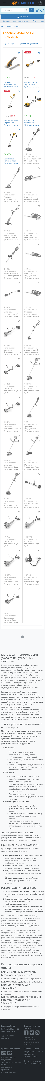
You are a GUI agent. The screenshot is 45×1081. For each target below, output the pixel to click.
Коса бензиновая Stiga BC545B (11, 122)
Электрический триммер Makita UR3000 (10, 237)
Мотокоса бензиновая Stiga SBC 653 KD (11, 582)
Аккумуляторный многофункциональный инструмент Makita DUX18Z (13, 276)
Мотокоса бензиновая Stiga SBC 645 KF (31, 582)
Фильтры (11, 43)
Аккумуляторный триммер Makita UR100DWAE (31, 352)
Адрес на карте (7, 1036)
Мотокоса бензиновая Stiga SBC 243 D (31, 467)
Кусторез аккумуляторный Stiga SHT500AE (31, 275)
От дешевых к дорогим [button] (27, 43)
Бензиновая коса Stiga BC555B (31, 504)
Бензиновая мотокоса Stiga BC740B (30, 122)
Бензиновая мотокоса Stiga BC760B (10, 620)
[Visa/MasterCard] (11, 1052)
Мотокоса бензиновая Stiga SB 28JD (12, 352)
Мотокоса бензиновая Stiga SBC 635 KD (11, 543)
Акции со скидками (21, 21)
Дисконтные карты (31, 1042)
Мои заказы (29, 1054)
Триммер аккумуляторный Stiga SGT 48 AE (11, 199)
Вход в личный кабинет (33, 1052)
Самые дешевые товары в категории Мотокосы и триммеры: (21, 992)
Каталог (23, 16)
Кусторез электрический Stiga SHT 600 (30, 314)
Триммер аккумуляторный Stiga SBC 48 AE (31, 428)
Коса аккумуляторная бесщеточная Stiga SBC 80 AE (11, 506)
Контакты (5, 1038)
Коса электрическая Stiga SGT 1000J (32, 160)
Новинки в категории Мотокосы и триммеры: (22, 979)
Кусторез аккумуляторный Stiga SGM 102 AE (11, 84)
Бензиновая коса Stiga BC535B (31, 83)
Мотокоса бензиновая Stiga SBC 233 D (11, 467)
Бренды (6, 21)
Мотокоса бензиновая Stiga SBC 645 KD (31, 543)
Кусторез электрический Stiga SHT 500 (30, 237)
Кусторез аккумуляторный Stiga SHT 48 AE (31, 199)
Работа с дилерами (9, 1072)
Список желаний (31, 1057)
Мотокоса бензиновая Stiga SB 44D (12, 428)
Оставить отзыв (12, 87)
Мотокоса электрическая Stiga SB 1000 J (12, 314)
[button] (41, 3)
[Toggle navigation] (4, 3)
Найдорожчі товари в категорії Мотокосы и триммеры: (20, 1008)
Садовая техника (13, 26)
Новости (27, 1044)
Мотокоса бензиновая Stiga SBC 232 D (31, 390)
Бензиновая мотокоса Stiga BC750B (10, 161)
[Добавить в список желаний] (19, 53)
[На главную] (2, 26)
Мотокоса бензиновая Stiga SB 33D (12, 390)
